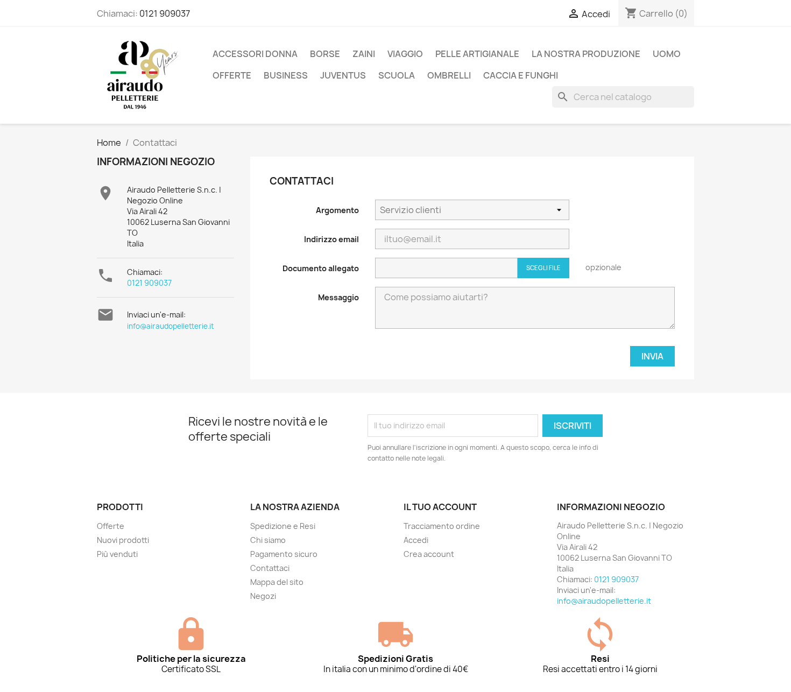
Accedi (416, 540)
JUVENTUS (343, 75)
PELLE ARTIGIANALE (477, 54)
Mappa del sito (276, 582)
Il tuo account (440, 507)
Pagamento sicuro (283, 554)
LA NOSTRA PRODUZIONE (586, 54)
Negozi (263, 596)
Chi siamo (268, 540)
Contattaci (269, 568)
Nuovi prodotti (123, 540)
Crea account (429, 554)
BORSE (325, 54)
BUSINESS (286, 75)
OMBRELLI (449, 75)
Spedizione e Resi (282, 526)
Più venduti (117, 554)
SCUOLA (396, 75)
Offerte (110, 526)
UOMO (667, 54)
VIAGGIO (405, 54)
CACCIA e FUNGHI (520, 75)
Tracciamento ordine (442, 526)
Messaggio (338, 297)
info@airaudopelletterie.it (170, 326)
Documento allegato (320, 268)
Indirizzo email (331, 239)
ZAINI (363, 54)
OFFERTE (232, 75)
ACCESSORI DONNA (255, 54)
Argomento (337, 210)
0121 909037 (164, 13)
